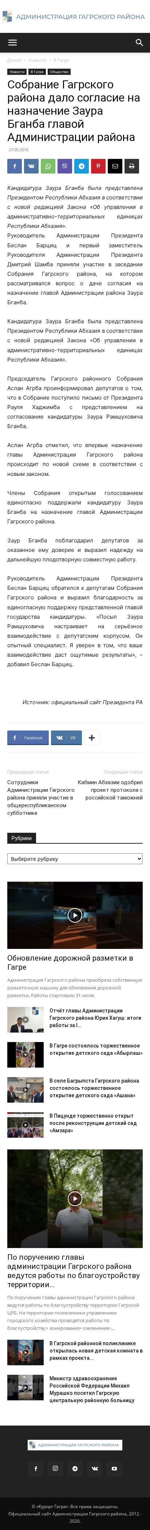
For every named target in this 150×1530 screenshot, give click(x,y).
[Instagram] (55, 1468)
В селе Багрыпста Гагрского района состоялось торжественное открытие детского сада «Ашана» (94, 1088)
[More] (91, 737)
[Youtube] (114, 1469)
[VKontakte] (94, 1469)
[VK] (31, 166)
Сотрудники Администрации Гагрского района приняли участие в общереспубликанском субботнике (41, 797)
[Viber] (65, 166)
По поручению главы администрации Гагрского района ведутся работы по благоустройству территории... (73, 1271)
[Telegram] (81, 166)
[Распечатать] (132, 166)
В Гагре (61, 60)
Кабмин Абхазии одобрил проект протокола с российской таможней (110, 790)
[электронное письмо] (115, 166)
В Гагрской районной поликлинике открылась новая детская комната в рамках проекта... (96, 1350)
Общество (59, 71)
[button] (12, 43)
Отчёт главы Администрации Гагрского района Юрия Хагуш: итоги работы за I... (95, 1018)
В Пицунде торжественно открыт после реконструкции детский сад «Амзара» (93, 1123)
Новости (37, 60)
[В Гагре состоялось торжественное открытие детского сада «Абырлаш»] (25, 1055)
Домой (14, 60)
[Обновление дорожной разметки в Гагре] (75, 915)
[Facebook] (14, 166)
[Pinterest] (98, 166)
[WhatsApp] (48, 166)
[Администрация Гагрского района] (75, 16)
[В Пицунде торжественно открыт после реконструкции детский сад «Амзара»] (25, 1125)
